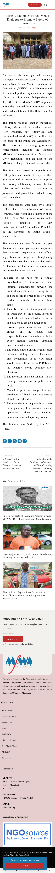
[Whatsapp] (27, 870)
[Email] (38, 870)
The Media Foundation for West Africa (25, 852)
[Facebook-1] (16, 870)
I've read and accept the (18, 644)
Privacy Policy (27, 644)
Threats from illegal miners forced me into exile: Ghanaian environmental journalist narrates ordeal (25, 595)
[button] (51, 5)
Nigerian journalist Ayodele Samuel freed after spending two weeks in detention (27, 555)
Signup (24, 866)
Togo (34, 27)
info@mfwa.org (9, 807)
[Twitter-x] (5, 870)
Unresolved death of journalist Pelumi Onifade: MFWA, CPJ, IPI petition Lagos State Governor (27, 517)
